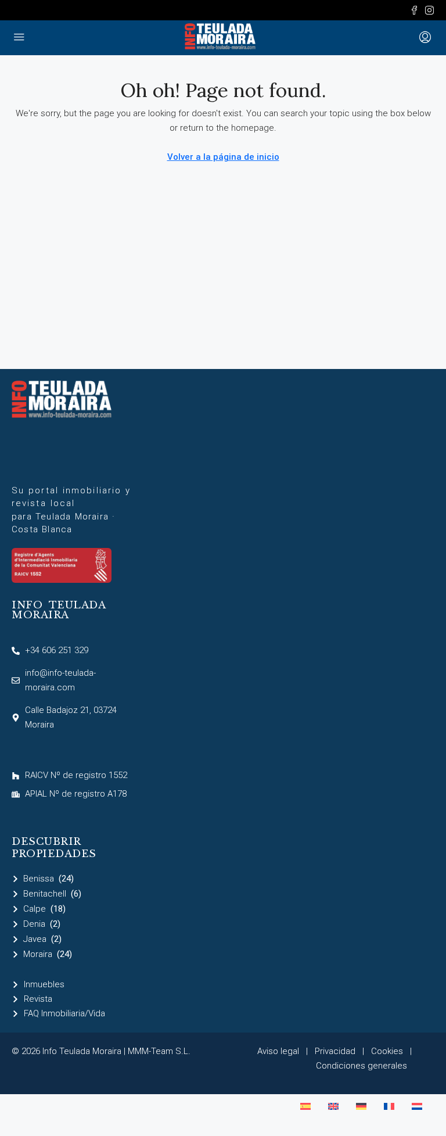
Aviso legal (278, 1051)
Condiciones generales (361, 1065)
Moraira (37, 954)
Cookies (387, 1051)
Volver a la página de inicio (223, 157)
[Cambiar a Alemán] (361, 1106)
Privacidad (335, 1051)
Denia (34, 924)
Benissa (38, 878)
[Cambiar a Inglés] (333, 1106)
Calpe (34, 909)
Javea (34, 939)
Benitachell (44, 893)
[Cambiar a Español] (305, 1106)
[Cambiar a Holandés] (417, 1106)
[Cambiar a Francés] (389, 1106)
